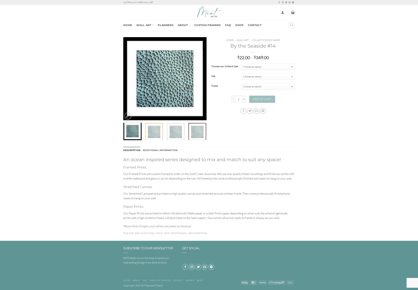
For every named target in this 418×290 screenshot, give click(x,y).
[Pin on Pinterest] (263, 111)
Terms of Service (159, 280)
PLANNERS (165, 25)
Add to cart (262, 99)
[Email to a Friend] (256, 111)
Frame (214, 86)
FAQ (228, 25)
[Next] (201, 78)
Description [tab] (131, 150)
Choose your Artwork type (224, 66)
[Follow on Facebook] (279, 2)
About (183, 25)
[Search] (291, 25)
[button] (282, 12)
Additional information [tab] (160, 150)
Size (213, 76)
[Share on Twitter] (250, 111)
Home (127, 25)
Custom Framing (207, 25)
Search (190, 280)
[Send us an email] (290, 2)
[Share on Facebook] (243, 111)
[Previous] (129, 78)
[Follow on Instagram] (283, 2)
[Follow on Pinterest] (293, 2)
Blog (200, 280)
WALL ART (143, 25)
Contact (255, 25)
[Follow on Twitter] (286, 2)
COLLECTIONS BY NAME (266, 40)
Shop (239, 25)
